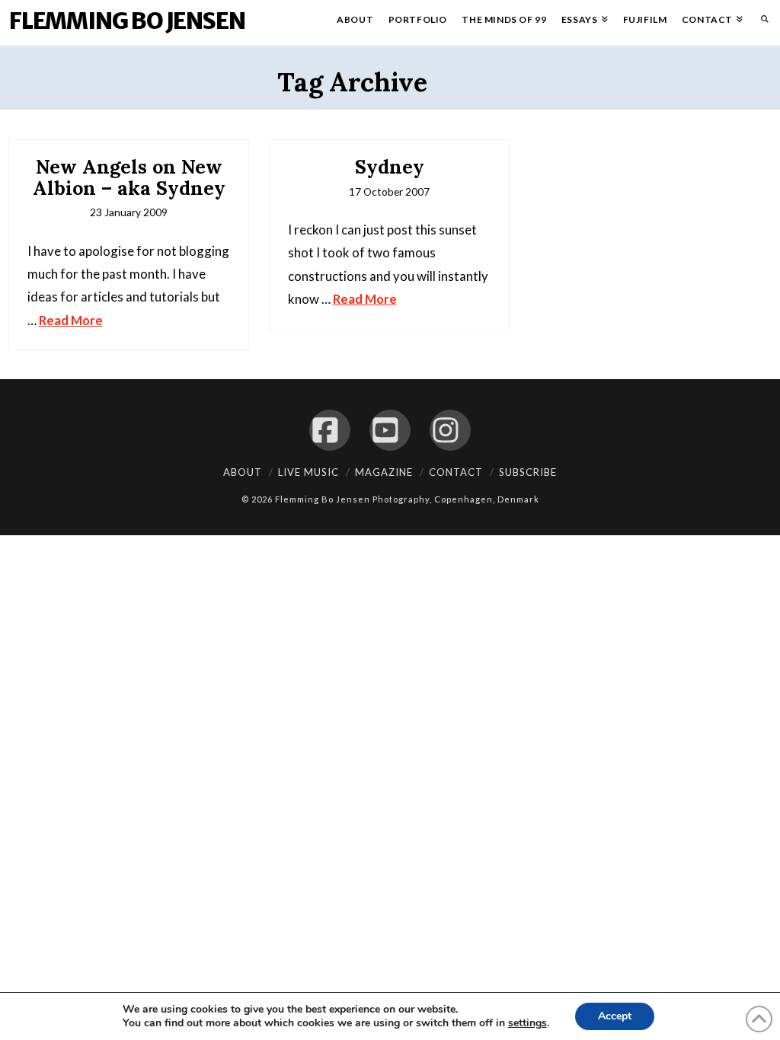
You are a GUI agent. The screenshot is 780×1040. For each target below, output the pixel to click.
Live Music (308, 472)
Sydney (389, 167)
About (242, 472)
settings (527, 1023)
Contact (456, 472)
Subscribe (528, 472)
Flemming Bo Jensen (127, 20)
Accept (614, 1016)
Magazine (384, 472)
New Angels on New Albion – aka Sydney (129, 177)
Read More (71, 320)
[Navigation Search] (760, 23)
